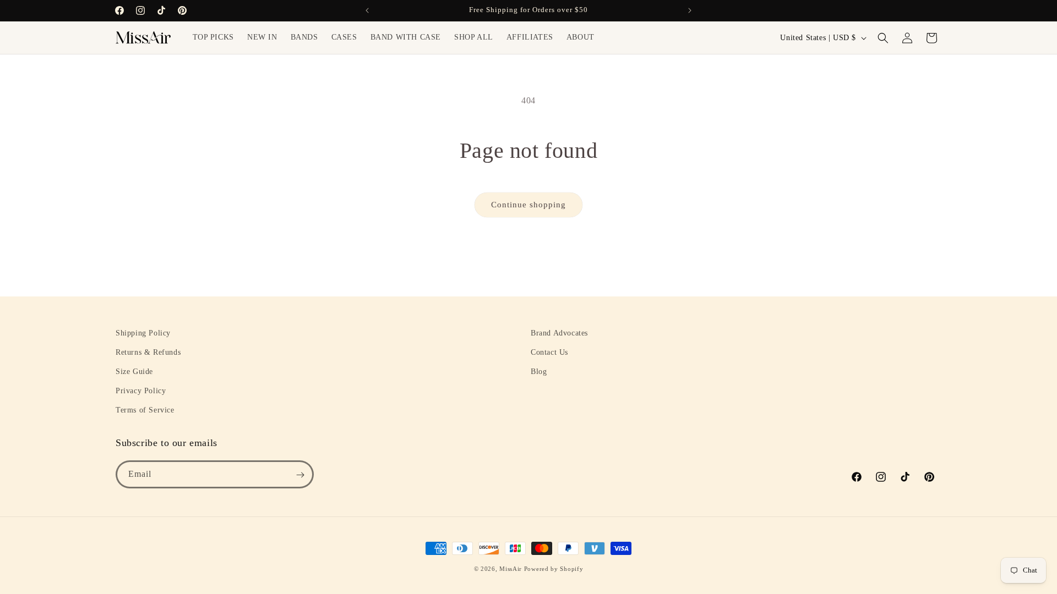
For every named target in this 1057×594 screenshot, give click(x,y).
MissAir (510, 568)
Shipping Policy (143, 333)
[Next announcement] (690, 10)
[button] (883, 38)
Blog (539, 372)
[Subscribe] (300, 475)
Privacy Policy (141, 391)
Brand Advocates (559, 333)
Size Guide (134, 372)
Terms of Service (145, 410)
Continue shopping (528, 204)
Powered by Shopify (554, 568)
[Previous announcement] (367, 10)
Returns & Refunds (148, 352)
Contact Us (549, 352)
